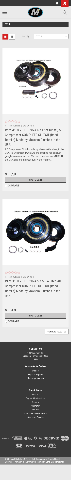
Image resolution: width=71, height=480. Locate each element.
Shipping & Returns (35, 378)
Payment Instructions (35, 398)
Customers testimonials (35, 413)
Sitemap (8, 462)
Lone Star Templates (55, 462)
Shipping (35, 402)
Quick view (36, 111)
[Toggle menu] (4, 12)
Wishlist (35, 371)
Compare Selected (56, 332)
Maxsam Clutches (12, 126)
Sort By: (26, 36)
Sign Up (39, 374)
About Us (35, 394)
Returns (35, 410)
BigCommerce (29, 462)
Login (30, 374)
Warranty (35, 406)
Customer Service (35, 417)
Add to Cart (35, 179)
